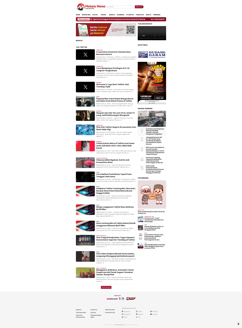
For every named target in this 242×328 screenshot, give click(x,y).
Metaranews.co (120, 325)
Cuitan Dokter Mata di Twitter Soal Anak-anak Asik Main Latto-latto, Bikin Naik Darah (115, 145)
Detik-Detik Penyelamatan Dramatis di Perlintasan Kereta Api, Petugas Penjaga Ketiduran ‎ (155, 169)
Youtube (154, 314)
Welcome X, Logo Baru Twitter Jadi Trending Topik (112, 85)
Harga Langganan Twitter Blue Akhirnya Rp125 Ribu (115, 208)
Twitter (140, 311)
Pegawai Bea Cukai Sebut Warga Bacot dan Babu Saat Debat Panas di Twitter (114, 99)
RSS (139, 317)
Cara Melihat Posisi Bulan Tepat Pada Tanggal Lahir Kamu (114, 175)
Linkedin (140, 314)
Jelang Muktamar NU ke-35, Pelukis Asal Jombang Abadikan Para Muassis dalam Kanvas (154, 141)
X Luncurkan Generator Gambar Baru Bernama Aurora (113, 53)
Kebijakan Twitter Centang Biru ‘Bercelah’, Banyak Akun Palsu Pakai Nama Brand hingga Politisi (116, 190)
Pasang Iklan (110, 312)
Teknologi (99, 50)
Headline (99, 141)
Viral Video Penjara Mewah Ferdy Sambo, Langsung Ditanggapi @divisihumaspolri (115, 254)
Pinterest (155, 311)
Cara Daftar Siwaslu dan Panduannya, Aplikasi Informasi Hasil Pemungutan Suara (153, 237)
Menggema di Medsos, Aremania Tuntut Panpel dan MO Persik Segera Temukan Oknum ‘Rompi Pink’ (115, 272)
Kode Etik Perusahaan (80, 316)
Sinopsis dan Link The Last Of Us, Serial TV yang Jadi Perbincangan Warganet (115, 114)
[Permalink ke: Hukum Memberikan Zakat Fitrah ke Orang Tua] (152, 194)
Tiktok (125, 317)
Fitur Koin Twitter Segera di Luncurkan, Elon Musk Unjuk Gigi (116, 128)
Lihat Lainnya (106, 287)
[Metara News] (91, 7)
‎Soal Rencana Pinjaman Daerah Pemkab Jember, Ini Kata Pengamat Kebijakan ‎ (155, 131)
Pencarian (139, 7)
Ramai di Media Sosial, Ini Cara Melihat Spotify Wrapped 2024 (153, 228)
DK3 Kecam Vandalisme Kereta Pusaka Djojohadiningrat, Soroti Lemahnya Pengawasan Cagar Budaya (155, 151)
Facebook (127, 311)
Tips (142, 210)
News (97, 97)
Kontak (93, 312)
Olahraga (103, 235)
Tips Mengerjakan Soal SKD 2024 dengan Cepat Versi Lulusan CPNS (154, 246)
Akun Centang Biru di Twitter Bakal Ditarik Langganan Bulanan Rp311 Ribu (116, 224)
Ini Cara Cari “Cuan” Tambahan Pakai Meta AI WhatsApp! (153, 219)
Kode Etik (93, 310)
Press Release (110, 310)
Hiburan (98, 82)
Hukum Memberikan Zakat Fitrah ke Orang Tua (151, 212)
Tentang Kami (81, 312)
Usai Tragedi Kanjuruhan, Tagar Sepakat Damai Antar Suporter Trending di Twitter (115, 238)
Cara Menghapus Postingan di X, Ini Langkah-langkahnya (112, 69)
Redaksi (78, 310)
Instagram (127, 314)
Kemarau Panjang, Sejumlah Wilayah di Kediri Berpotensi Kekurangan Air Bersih (154, 160)
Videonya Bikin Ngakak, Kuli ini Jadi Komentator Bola (112, 161)
